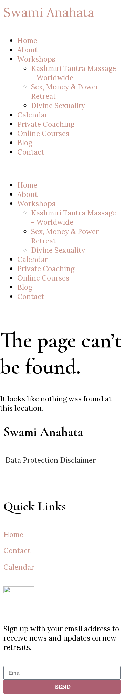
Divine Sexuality (58, 105)
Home (27, 40)
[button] (62, 168)
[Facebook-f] (50, 487)
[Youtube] (31, 487)
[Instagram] (12, 487)
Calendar (32, 114)
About (27, 49)
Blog (24, 142)
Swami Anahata (48, 12)
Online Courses (43, 133)
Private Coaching (45, 124)
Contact (30, 152)
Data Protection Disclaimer (49, 460)
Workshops (36, 59)
